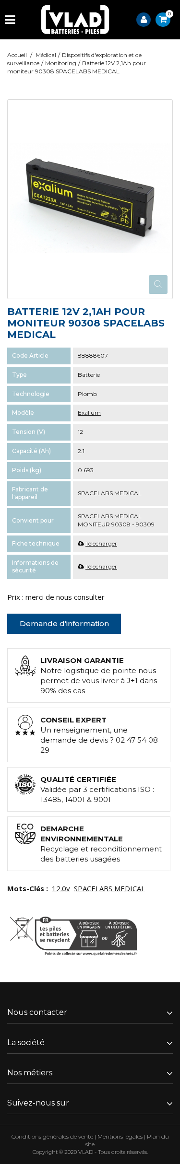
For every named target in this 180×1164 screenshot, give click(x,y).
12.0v (61, 888)
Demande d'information (64, 623)
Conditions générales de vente (52, 1136)
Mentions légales (120, 1136)
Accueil (17, 54)
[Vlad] (75, 19)
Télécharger (101, 543)
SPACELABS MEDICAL (109, 888)
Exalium (89, 412)
